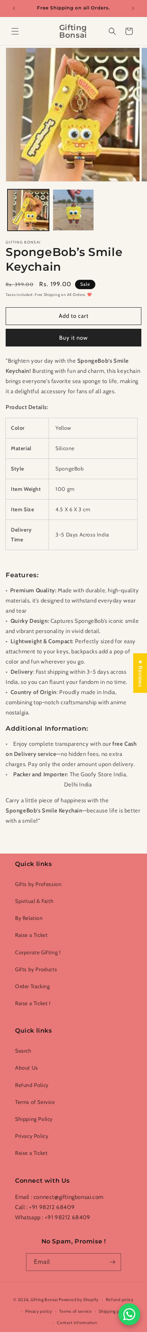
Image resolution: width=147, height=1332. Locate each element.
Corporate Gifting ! (37, 952)
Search (23, 1050)
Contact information (77, 1322)
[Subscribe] (112, 1262)
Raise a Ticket (31, 935)
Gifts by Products (36, 969)
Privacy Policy (31, 1136)
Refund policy (120, 1299)
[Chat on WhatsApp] (129, 1314)
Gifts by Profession (38, 884)
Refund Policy (32, 1085)
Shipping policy (114, 1311)
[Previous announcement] (14, 8)
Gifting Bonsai (44, 1299)
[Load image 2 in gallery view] (73, 210)
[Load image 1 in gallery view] (28, 210)
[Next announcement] (133, 8)
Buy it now (73, 337)
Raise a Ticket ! (33, 1003)
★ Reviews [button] (140, 673)
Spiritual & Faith (34, 901)
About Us (26, 1067)
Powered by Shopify (79, 1299)
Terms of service (75, 1311)
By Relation (29, 918)
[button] (15, 31)
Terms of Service (35, 1102)
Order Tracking (32, 986)
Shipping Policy (34, 1119)
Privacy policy (38, 1311)
